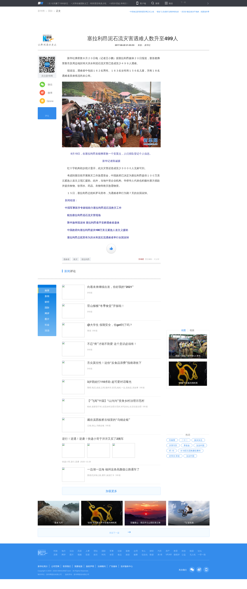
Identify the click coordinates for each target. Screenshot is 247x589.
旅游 (128, 554)
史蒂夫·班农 (174, 455)
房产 (168, 550)
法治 (47, 330)
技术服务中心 (127, 566)
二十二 (185, 440)
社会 (47, 324)
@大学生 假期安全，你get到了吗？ (109, 325)
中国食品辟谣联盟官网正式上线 (142, 11)
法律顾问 (102, 566)
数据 (152, 554)
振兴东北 (198, 440)
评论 (47, 115)
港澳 (128, 550)
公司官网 (55, 566)
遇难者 (66, 259)
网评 (47, 313)
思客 (56, 554)
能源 (192, 550)
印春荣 (172, 440)
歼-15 (171, 450)
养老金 (187, 445)
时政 (56, 550)
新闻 (47, 296)
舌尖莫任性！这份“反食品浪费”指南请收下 (114, 363)
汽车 (160, 550)
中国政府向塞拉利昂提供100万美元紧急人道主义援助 (97, 230)
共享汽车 (173, 445)
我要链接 (78, 566)
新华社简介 (43, 566)
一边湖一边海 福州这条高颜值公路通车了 (113, 469)
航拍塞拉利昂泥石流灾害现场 (84, 215)
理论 (96, 550)
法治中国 (200, 445)
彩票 (88, 554)
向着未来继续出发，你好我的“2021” (110, 287)
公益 (184, 554)
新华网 (41, 10)
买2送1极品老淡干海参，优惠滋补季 (195, 11)
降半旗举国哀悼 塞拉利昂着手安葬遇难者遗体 (93, 222)
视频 (80, 554)
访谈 (120, 550)
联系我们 (67, 566)
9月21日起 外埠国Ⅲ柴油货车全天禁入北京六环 (117, 3)
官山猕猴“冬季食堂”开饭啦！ (105, 306)
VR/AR (169, 554)
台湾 (136, 550)
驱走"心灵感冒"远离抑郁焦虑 (168, 11)
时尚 (104, 554)
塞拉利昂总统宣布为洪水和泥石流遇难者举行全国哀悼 (98, 237)
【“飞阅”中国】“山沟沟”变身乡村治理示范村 (115, 401)
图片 (47, 319)
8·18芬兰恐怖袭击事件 (191, 450)
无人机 (193, 554)
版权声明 (90, 566)
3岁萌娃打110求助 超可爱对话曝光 (109, 382)
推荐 (47, 290)
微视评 (177, 554)
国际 (50, 10)
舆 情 (160, 554)
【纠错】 (141, 259)
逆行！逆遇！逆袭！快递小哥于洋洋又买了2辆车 (93, 439)
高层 (80, 550)
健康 (136, 554)
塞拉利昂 (85, 259)
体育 (112, 554)
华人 (144, 550)
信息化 (145, 554)
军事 (112, 550)
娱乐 (96, 554)
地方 (64, 550)
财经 (47, 301)
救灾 (75, 259)
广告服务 (113, 566)
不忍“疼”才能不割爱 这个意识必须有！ (112, 344)
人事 (88, 550)
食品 (120, 554)
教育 (176, 550)
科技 (184, 550)
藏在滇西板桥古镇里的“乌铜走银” (108, 420)
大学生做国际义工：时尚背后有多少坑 (75, 3)
